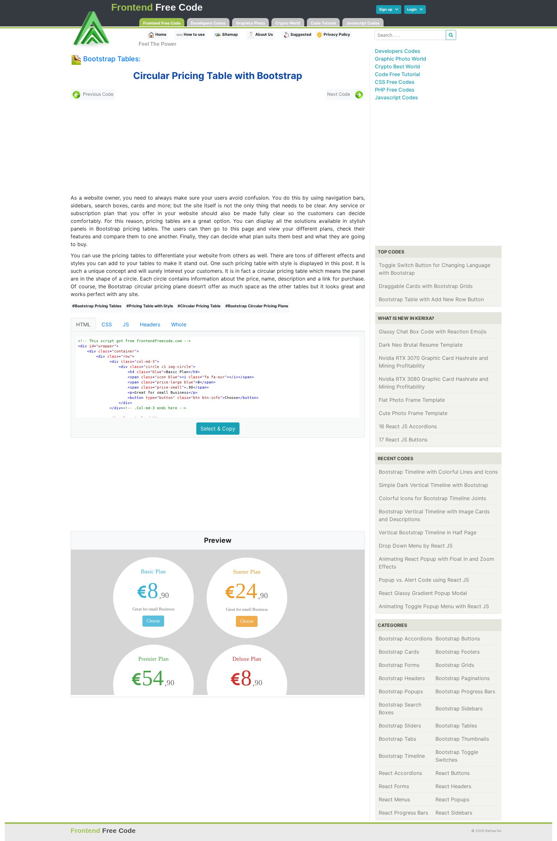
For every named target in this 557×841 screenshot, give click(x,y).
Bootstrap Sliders (400, 725)
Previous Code (98, 94)
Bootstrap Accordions (405, 638)
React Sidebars (453, 812)
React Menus (394, 799)
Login (413, 9)
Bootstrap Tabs (397, 739)
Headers (150, 324)
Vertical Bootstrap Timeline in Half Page (427, 532)
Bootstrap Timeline (402, 756)
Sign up (387, 9)
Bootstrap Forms (399, 665)
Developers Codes (208, 23)
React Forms (394, 786)
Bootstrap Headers (402, 678)
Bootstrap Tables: (112, 58)
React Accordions (400, 773)
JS (126, 324)
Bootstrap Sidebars (459, 708)
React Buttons (452, 773)
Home (160, 34)
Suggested (300, 34)
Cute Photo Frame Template (413, 413)
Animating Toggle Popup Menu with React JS (434, 606)
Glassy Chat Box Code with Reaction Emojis (432, 331)
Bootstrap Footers (457, 651)
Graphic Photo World (400, 58)
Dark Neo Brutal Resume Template (421, 344)
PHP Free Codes (395, 89)
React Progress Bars (403, 812)
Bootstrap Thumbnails (462, 739)
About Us (263, 34)
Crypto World (287, 23)
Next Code (338, 94)
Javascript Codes (363, 23)
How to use (194, 34)
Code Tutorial (323, 23)
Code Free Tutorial (397, 74)
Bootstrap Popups (401, 691)
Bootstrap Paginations (462, 678)
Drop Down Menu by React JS (416, 545)
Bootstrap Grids (454, 665)
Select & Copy (217, 428)
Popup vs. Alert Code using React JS (424, 580)
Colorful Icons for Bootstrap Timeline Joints (432, 498)
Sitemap (229, 34)
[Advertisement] (117, 147)
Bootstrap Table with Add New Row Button (431, 299)
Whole (178, 324)
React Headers (453, 786)
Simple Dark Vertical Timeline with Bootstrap (433, 485)
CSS (107, 324)
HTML (83, 324)
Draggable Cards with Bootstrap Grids (426, 286)
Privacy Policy (336, 34)
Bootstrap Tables (456, 725)
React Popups (452, 799)
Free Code (157, 7)
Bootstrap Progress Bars (465, 691)
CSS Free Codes (395, 82)
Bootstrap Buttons (457, 638)
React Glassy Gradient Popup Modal (423, 593)
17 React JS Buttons (403, 439)
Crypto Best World (397, 66)
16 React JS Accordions (408, 426)
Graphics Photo (250, 23)
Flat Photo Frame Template (412, 400)
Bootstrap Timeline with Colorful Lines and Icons (438, 472)
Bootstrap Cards (399, 651)
